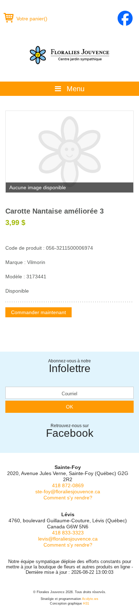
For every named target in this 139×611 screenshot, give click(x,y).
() (31, 18)
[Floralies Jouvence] (69, 55)
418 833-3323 (68, 533)
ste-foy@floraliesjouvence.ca (67, 491)
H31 (86, 603)
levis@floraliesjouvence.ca (68, 539)
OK (69, 407)
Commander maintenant (38, 312)
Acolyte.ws (90, 599)
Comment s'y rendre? (67, 497)
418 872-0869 (68, 485)
